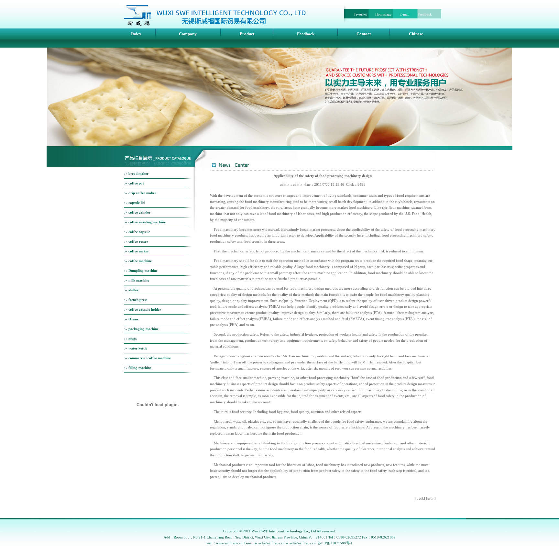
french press (137, 300)
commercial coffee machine (149, 358)
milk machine (138, 280)
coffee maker (138, 251)
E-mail (405, 14)
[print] (431, 498)
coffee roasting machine (147, 222)
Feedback (425, 14)
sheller (133, 290)
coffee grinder (139, 212)
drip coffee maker (142, 193)
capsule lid (136, 203)
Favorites (360, 14)
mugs (132, 338)
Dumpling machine (143, 270)
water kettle (137, 348)
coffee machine (140, 261)
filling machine (139, 368)
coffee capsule (139, 232)
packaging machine (143, 329)
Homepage (383, 14)
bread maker (138, 173)
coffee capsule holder (144, 309)
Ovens (133, 319)
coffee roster (138, 241)
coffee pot (136, 183)
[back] (420, 498)
